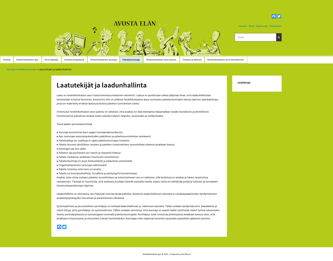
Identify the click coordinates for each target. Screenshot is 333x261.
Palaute (242, 26)
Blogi (251, 26)
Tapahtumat (261, 26)
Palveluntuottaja (26, 69)
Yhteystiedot (275, 26)
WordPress (186, 254)
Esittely (11, 69)
